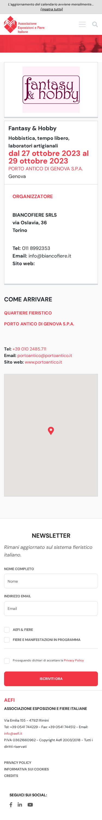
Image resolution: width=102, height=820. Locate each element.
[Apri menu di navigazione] (82, 24)
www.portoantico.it (43, 362)
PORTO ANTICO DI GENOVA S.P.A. (45, 168)
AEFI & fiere (23, 629)
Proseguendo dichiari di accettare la (48, 660)
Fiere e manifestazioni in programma (47, 639)
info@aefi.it (13, 733)
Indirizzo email (17, 596)
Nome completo (19, 569)
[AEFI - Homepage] (24, 24)
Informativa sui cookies (26, 769)
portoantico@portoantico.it (44, 355)
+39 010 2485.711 (29, 349)
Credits (11, 775)
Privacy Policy (74, 660)
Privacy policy (17, 762)
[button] (51, 431)
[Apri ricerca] (95, 25)
